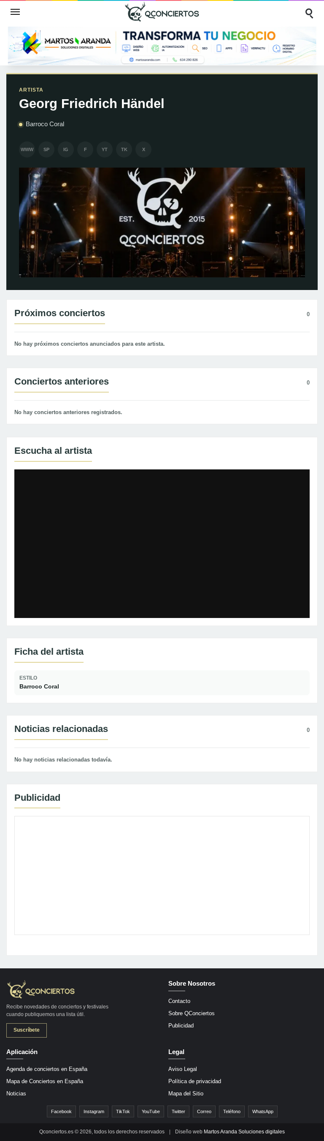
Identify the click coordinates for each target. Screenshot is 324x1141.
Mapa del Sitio (185, 1093)
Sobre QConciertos (191, 1013)
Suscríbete (27, 1030)
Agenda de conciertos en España (46, 1069)
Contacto (179, 1001)
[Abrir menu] (15, 12)
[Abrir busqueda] (309, 12)
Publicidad (181, 1025)
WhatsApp (262, 1111)
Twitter (178, 1111)
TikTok (123, 1111)
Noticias (16, 1093)
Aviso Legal (182, 1069)
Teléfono (231, 1111)
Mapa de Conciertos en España (44, 1081)
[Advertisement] (162, 875)
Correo (204, 1111)
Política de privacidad (194, 1081)
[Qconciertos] (162, 11)
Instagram (94, 1111)
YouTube (151, 1111)
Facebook (61, 1111)
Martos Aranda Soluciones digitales (244, 1132)
